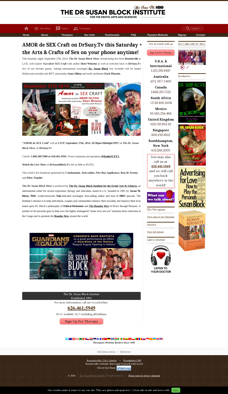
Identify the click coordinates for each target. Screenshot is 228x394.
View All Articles (155, 231)
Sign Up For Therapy (81, 321)
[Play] (182, 67)
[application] (192, 57)
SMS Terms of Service (106, 351)
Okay (176, 390)
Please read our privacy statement (144, 375)
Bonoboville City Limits (102, 360)
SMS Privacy (125, 351)
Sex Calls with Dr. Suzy (191, 44)
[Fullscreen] (187, 67)
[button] (192, 57)
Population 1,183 (132, 360)
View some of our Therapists (160, 216)
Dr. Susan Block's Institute (92, 375)
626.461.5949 (81, 307)
